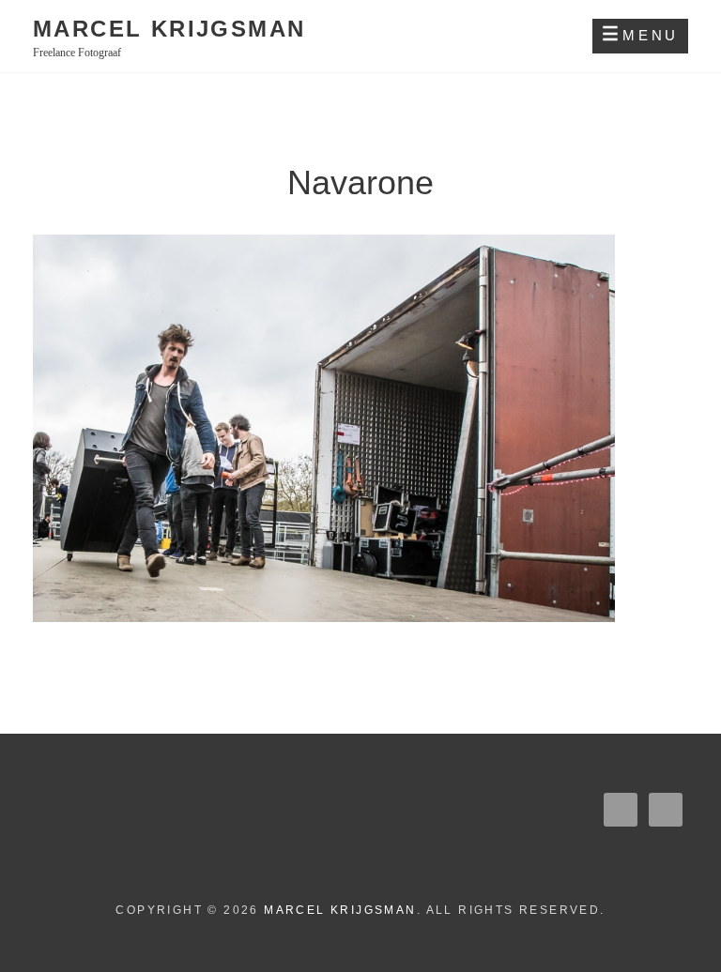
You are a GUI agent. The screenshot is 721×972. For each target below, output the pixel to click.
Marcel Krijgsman (169, 28)
